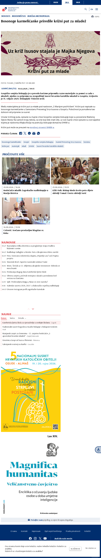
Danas (3, 318)
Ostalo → (22, 318)
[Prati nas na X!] (40, 538)
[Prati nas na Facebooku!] (30, 538)
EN (92, 9)
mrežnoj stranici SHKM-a (42, 127)
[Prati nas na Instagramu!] (35, 538)
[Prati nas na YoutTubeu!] (45, 538)
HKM (55, 2)
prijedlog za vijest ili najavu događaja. (52, 520)
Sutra (12, 318)
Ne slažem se (90, 548)
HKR (78, 2)
